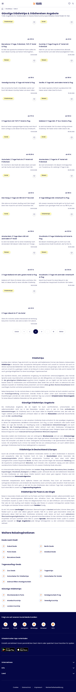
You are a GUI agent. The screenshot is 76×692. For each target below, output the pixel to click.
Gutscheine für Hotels (53, 576)
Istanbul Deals (50, 552)
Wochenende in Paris (15, 595)
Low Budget (19, 510)
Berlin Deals (49, 546)
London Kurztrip (13, 606)
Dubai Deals (12, 546)
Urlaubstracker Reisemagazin (63, 396)
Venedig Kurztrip (51, 600)
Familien (37, 505)
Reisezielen (52, 414)
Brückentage (69, 436)
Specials (42, 519)
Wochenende (48, 436)
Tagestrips (48, 570)
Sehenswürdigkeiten (23, 476)
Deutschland (52, 456)
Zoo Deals (11, 570)
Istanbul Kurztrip (14, 600)
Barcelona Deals (13, 557)
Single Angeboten (23, 521)
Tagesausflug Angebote (31, 487)
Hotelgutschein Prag (52, 595)
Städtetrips (9, 9)
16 (53, 331)
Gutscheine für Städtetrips (18, 576)
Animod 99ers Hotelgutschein (19, 582)
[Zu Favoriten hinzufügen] (34, 22)
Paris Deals (11, 552)
